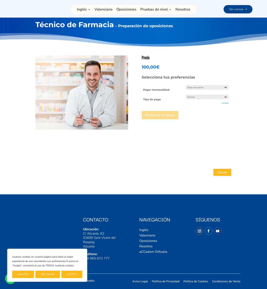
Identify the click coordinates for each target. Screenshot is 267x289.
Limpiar (225, 103)
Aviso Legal (140, 281)
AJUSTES (23, 274)
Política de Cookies (195, 281)
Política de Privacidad (165, 281)
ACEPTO (72, 274)
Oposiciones (126, 10)
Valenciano (103, 10)
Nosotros (182, 10)
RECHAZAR (47, 274)
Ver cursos (236, 9)
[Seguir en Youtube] (217, 231)
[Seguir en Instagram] (199, 231)
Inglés (82, 10)
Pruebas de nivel (154, 10)
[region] (47, 265)
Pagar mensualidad (156, 89)
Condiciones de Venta (226, 281)
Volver (222, 172)
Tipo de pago (152, 99)
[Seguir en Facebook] (208, 231)
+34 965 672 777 (96, 258)
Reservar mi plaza (160, 115)
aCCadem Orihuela (153, 252)
